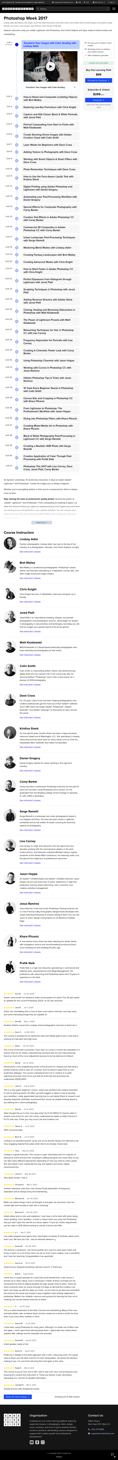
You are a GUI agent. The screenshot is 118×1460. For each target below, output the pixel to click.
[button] (112, 1454)
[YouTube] (32, 1442)
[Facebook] (37, 1442)
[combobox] (73, 9)
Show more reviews (16, 1396)
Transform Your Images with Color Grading (45, 87)
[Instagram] (43, 1442)
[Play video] (50, 66)
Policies (59, 1456)
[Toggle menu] (114, 9)
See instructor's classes (30, 551)
